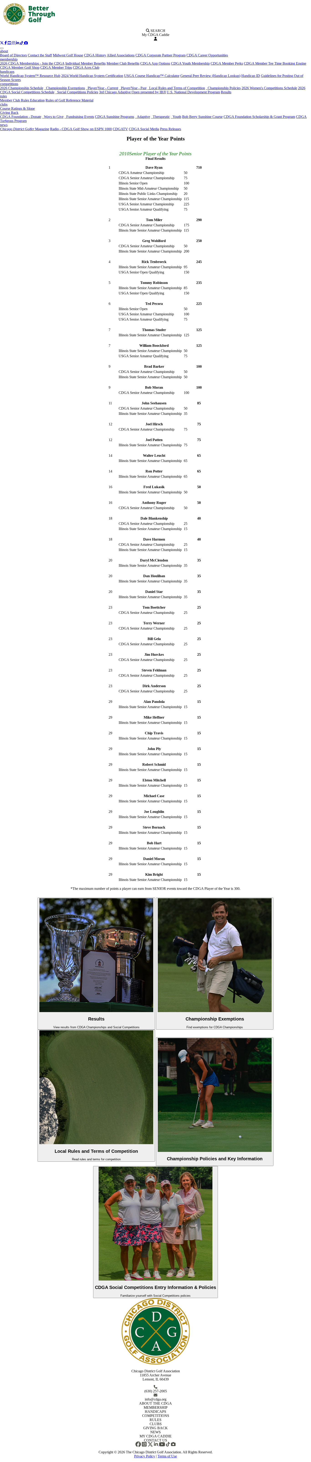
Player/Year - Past (132, 88)
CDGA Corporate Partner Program (160, 55)
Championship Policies (223, 88)
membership (9, 59)
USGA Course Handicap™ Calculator (151, 76)
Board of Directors (13, 55)
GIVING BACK (155, 1428)
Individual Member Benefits (85, 63)
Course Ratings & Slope (17, 108)
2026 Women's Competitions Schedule (269, 88)
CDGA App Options (155, 63)
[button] (2, 43)
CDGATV (120, 129)
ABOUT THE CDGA (155, 1403)
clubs (4, 104)
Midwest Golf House (68, 55)
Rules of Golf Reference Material (69, 100)
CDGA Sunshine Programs (114, 117)
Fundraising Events (79, 117)
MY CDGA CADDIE (156, 1436)
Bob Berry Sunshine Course (202, 117)
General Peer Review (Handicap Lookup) (210, 76)
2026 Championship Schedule (21, 88)
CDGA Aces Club (86, 67)
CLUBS (156, 1424)
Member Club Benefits (123, 63)
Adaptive (142, 117)
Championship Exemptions (64, 88)
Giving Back (9, 113)
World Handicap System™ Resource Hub (30, 76)
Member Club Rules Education (22, 100)
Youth (176, 117)
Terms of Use (167, 1456)
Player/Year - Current (102, 88)
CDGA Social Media (144, 129)
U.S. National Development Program (193, 92)
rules (3, 96)
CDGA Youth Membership (190, 63)
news (4, 125)
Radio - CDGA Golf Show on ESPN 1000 (81, 129)
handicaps (7, 72)
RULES (155, 1420)
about (4, 51)
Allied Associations (121, 55)
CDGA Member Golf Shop (19, 67)
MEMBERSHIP (156, 1407)
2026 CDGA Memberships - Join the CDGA (32, 63)
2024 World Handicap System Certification (92, 76)
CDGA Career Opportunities (207, 55)
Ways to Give (53, 117)
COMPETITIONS (155, 1416)
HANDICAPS (155, 1412)
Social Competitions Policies (76, 92)
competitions (9, 84)
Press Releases (170, 129)
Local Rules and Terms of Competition (176, 88)
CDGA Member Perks (227, 63)
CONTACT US (155, 1440)
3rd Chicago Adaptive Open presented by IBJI (132, 92)
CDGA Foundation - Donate (20, 117)
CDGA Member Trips (56, 67)
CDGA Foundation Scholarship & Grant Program (259, 117)
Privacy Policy (144, 1456)
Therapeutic (160, 117)
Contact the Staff (40, 55)
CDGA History (95, 55)
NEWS (155, 1432)
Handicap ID (250, 76)
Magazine (24, 129)
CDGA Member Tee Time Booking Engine (275, 63)
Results (226, 92)
